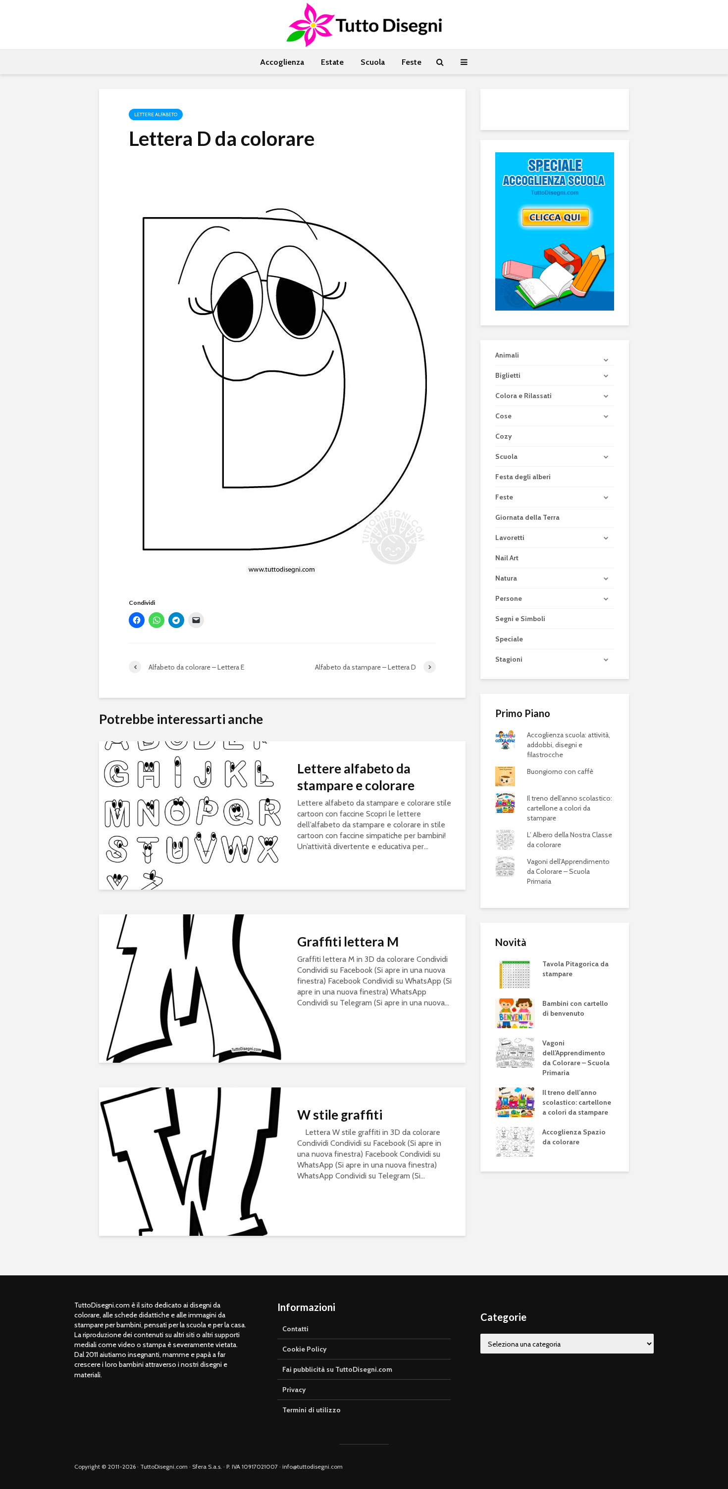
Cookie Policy (304, 1349)
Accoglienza (282, 62)
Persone (508, 598)
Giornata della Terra (527, 517)
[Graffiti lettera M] (190, 988)
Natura (506, 578)
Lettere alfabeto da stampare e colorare (356, 777)
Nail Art (507, 557)
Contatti (295, 1328)
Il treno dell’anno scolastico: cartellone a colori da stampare (569, 808)
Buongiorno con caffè (560, 771)
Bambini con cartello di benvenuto (575, 1008)
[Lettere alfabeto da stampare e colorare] (190, 814)
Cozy (503, 436)
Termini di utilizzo (311, 1409)
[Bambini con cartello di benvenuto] (515, 1012)
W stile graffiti (339, 1115)
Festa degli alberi (523, 476)
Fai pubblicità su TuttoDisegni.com (337, 1369)
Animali (507, 355)
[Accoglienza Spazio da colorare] (515, 1141)
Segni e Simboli (520, 618)
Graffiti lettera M (348, 941)
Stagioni (508, 659)
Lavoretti (509, 537)
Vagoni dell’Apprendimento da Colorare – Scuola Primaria (568, 871)
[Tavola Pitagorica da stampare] (515, 973)
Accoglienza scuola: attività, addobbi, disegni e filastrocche (568, 744)
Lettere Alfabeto (155, 114)
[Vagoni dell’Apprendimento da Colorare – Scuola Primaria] (515, 1052)
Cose (503, 415)
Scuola (373, 62)
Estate (332, 62)
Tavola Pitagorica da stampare (575, 968)
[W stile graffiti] (190, 1161)
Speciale (509, 638)
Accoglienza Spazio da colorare (574, 1137)
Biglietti (507, 375)
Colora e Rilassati (523, 395)
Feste (411, 62)
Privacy (294, 1389)
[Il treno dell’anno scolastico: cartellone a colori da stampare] (515, 1101)
